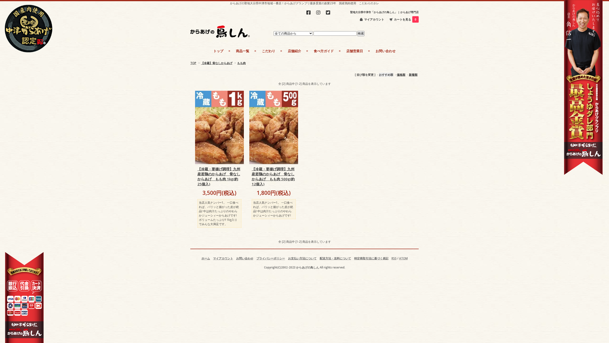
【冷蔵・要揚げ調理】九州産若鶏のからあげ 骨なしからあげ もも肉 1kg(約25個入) (218, 176)
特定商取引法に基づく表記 (371, 258)
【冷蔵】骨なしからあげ (216, 63)
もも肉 (241, 63)
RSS (394, 258)
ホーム (205, 258)
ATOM (403, 258)
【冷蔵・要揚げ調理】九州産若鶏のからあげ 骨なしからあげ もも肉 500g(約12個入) (273, 176)
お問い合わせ (244, 258)
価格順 (401, 75)
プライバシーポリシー (270, 258)
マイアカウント (374, 19)
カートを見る (405, 19)
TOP (193, 63)
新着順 (413, 75)
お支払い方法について (302, 258)
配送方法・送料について (335, 258)
